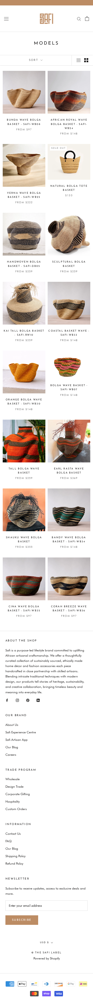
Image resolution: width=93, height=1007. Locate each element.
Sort (34, 60)
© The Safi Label (46, 953)
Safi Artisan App (16, 739)
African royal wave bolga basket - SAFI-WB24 (69, 124)
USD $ (44, 942)
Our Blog (11, 747)
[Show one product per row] (79, 60)
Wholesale (12, 779)
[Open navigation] (6, 18)
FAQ (8, 841)
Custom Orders (16, 809)
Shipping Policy (15, 856)
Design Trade (14, 786)
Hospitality (12, 801)
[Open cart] (87, 18)
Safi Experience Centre (20, 732)
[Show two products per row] (86, 60)
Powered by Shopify (46, 958)
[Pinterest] (27, 700)
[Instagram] (17, 700)
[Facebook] (7, 700)
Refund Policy (14, 863)
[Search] (79, 19)
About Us (11, 725)
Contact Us (13, 833)
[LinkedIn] (38, 700)
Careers (10, 754)
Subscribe (22, 920)
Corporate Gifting (17, 794)
